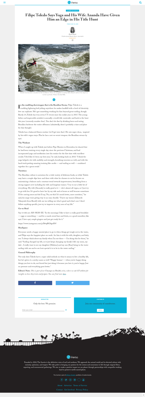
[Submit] (66, 310)
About (59, 385)
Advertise (68, 385)
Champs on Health (72, 10)
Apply (100, 310)
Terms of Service (80, 385)
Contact (59, 389)
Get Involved (69, 389)
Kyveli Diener (72, 34)
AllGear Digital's (71, 375)
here (64, 274)
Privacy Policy (82, 389)
